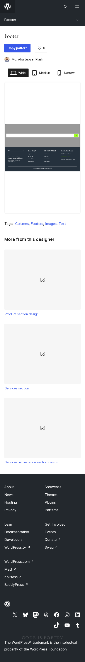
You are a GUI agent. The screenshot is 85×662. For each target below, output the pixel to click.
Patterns (10, 20)
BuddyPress (16, 584)
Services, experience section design (31, 462)
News (9, 495)
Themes (51, 495)
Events (50, 532)
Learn (8, 524)
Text (62, 223)
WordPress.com (19, 561)
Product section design (22, 314)
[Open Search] (65, 6)
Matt (10, 569)
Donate (53, 539)
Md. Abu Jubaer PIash (27, 59)
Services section (17, 388)
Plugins (50, 502)
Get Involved (55, 524)
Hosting (10, 502)
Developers (13, 539)
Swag (51, 547)
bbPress (13, 577)
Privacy (10, 510)
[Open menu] (78, 6)
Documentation (16, 532)
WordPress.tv (17, 547)
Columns (22, 223)
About (9, 487)
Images (51, 223)
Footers (37, 223)
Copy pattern (17, 48)
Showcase (53, 487)
